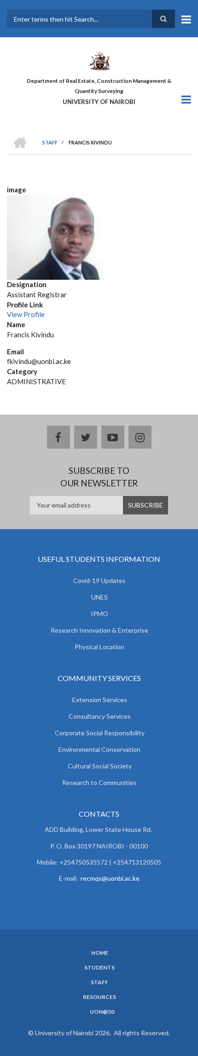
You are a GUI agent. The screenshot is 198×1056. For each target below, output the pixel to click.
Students (99, 967)
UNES (99, 597)
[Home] (99, 60)
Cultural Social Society (100, 766)
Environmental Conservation (99, 749)
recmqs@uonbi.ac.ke (110, 878)
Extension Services (99, 700)
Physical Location (99, 647)
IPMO (99, 613)
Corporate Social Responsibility (100, 733)
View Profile (26, 314)
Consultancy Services (100, 716)
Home (99, 953)
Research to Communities (99, 782)
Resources (99, 997)
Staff (99, 982)
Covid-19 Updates (99, 580)
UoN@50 (102, 1012)
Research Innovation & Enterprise (99, 630)
